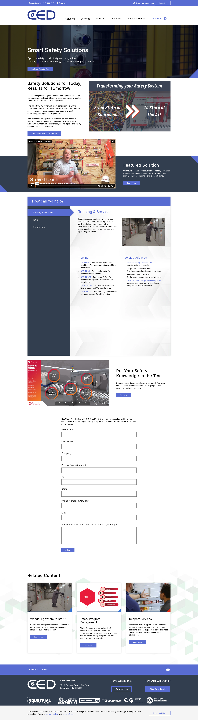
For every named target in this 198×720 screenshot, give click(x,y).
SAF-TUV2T (85, 277)
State (64, 489)
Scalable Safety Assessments (139, 262)
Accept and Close (159, 713)
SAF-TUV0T (85, 262)
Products (100, 18)
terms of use (67, 714)
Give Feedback (157, 689)
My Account (149, 3)
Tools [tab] (35, 219)
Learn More (131, 183)
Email (64, 512)
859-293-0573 (67, 680)
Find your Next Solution (40, 69)
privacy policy (52, 714)
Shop (138, 3)
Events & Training (137, 18)
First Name (67, 429)
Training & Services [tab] (43, 212)
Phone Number (74, 500)
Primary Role (73, 465)
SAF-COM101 (86, 291)
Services (85, 18)
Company (66, 453)
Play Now (123, 395)
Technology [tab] (39, 227)
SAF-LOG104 (86, 285)
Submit (67, 550)
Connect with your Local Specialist (44, 133)
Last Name (67, 441)
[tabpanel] (120, 281)
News (45, 669)
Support (62, 3)
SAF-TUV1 (85, 271)
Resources (116, 18)
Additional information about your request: (89, 524)
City (63, 477)
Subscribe (162, 3)
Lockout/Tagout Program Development (144, 280)
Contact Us (121, 689)
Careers (33, 669)
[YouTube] (167, 669)
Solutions (70, 18)
